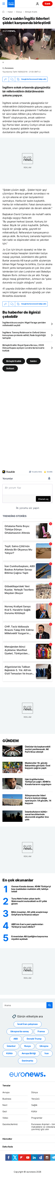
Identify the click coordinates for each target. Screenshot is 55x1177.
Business (6, 1098)
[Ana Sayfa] (3, 12)
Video (5, 1117)
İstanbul (11, 1046)
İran (47, 1053)
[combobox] (27, 1005)
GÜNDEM (10, 741)
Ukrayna (44, 1046)
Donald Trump (34, 1039)
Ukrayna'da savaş (19, 1031)
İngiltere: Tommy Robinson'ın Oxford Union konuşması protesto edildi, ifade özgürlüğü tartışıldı (24, 335)
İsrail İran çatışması (27, 1024)
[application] (27, 44)
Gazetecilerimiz (10, 1124)
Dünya (19, 12)
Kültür (9, 1053)
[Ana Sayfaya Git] (11, 3)
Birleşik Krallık (31, 12)
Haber (10, 12)
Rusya (27, 1046)
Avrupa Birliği (29, 1053)
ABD (15, 1039)
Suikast (10, 368)
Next (4, 1105)
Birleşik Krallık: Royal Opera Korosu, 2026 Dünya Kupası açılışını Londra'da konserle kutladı (23, 348)
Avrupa (5, 1092)
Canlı (47, 3)
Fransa (41, 1031)
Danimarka (27, 1060)
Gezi (4, 1111)
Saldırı (33, 361)
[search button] (49, 1005)
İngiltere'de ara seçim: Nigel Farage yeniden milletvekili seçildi (24, 324)
